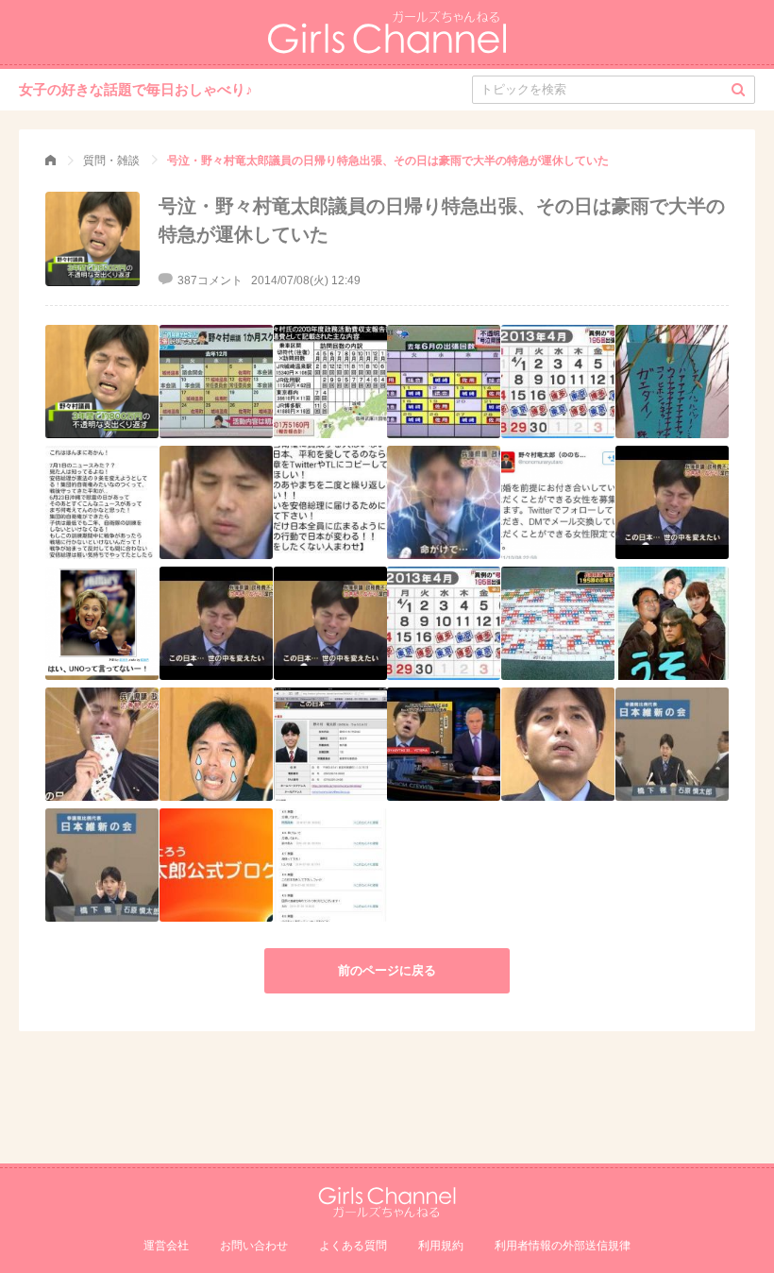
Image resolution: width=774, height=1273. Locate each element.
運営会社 (166, 1245)
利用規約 (440, 1245)
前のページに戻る (387, 970)
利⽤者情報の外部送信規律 (563, 1245)
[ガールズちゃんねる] (50, 160)
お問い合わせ (254, 1245)
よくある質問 (353, 1245)
